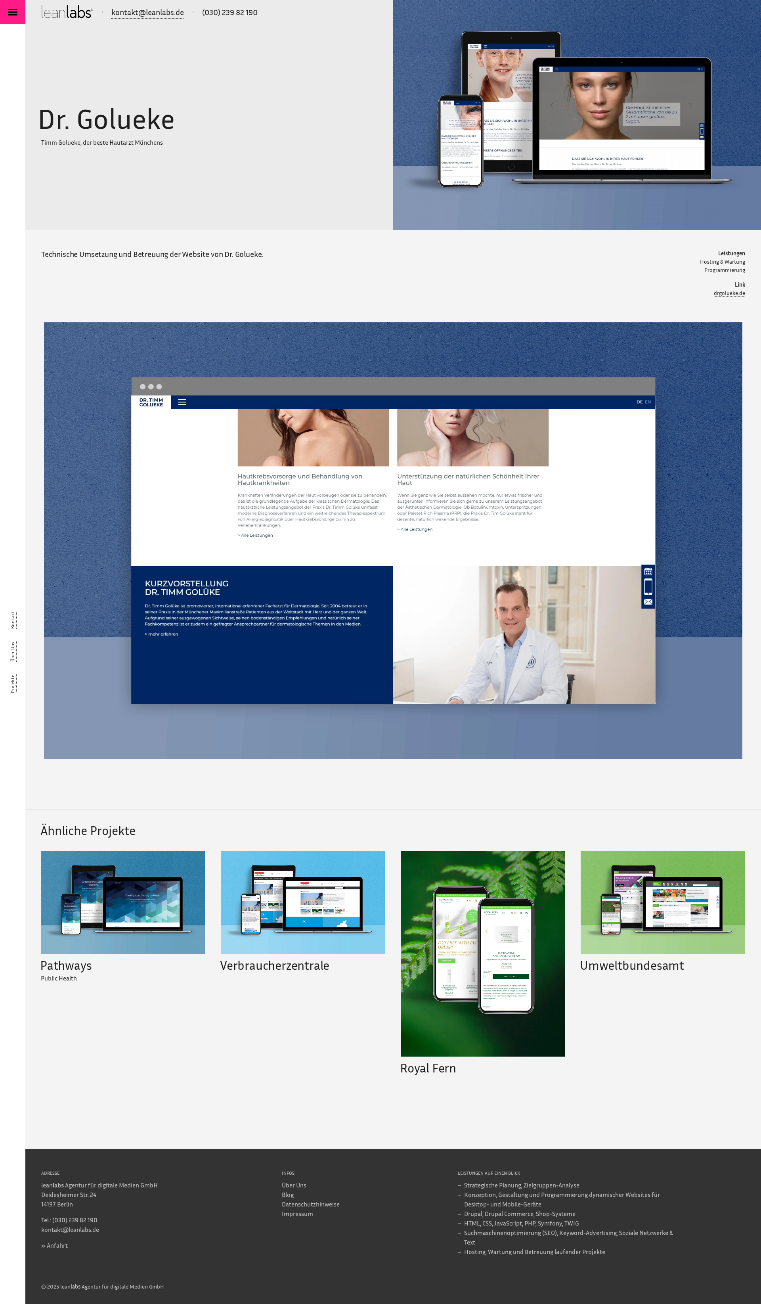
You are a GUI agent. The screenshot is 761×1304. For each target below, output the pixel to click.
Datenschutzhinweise (311, 1204)
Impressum (297, 1214)
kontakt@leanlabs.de (147, 12)
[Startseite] (67, 13)
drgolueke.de (729, 292)
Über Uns (12, 651)
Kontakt (12, 620)
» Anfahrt (54, 1245)
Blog (288, 1195)
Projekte (12, 683)
